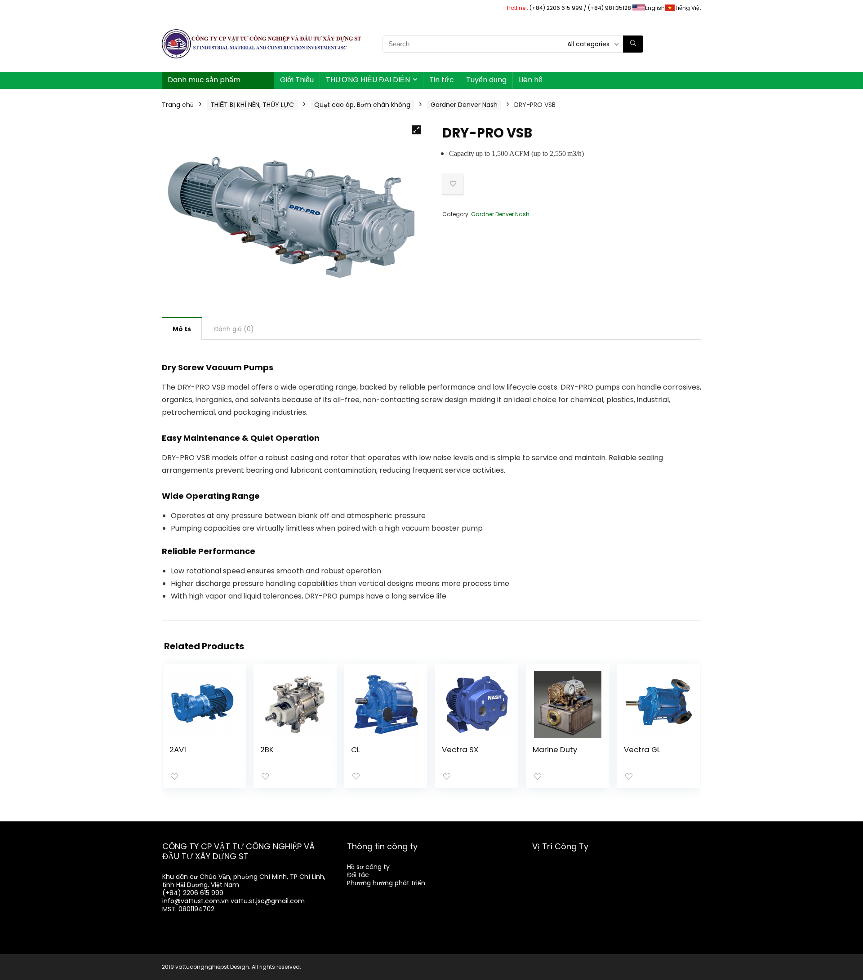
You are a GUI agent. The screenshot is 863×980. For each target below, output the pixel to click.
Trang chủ (178, 104)
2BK (267, 749)
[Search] (633, 44)
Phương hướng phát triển (386, 882)
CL (355, 749)
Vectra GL (642, 749)
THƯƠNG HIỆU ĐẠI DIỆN (368, 80)
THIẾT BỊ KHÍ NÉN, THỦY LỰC (252, 104)
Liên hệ (531, 80)
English (655, 8)
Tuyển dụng (486, 80)
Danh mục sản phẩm (204, 80)
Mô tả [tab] (182, 328)
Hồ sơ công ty (368, 866)
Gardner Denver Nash (464, 104)
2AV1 (177, 749)
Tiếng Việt (688, 8)
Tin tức (441, 80)
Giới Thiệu (297, 80)
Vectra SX (460, 749)
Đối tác (358, 874)
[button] (416, 129)
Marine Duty (555, 749)
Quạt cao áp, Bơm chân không (362, 104)
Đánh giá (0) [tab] (234, 328)
